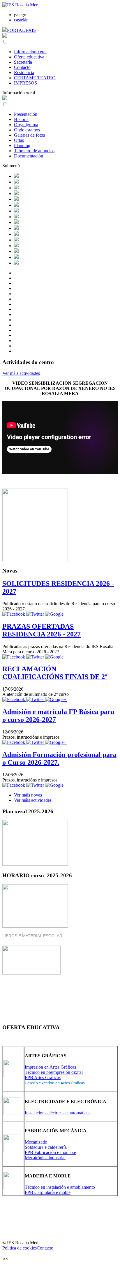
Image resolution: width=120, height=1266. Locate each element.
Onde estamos (27, 129)
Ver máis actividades (21, 373)
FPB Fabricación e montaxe (50, 1152)
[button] (5, 41)
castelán (21, 19)
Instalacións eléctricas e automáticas (57, 1112)
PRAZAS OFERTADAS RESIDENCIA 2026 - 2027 (41, 630)
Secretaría (23, 62)
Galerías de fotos (29, 135)
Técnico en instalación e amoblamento (60, 1187)
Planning (22, 145)
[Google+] (56, 614)
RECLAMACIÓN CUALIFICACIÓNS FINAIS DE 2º (54, 672)
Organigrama (26, 124)
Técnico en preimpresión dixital (54, 1072)
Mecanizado (36, 1142)
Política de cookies (19, 1247)
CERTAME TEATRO (35, 77)
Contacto (22, 67)
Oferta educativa (29, 56)
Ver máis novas (28, 794)
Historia (21, 119)
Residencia (24, 72)
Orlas (19, 140)
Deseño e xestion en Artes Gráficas (55, 1083)
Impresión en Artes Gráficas (50, 1067)
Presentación (25, 114)
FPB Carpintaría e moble (47, 1192)
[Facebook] (14, 614)
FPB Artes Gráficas (43, 1077)
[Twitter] (35, 614)
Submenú (11, 165)
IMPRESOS (25, 82)
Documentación (28, 155)
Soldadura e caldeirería (46, 1147)
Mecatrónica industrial (45, 1157)
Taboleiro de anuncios (34, 150)
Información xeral (30, 51)
